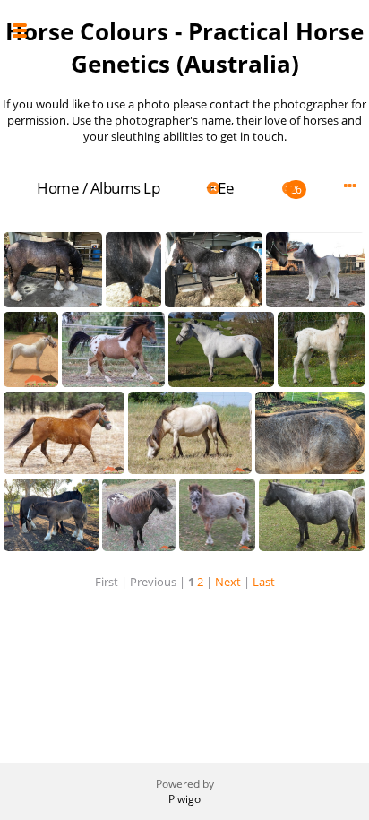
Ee (226, 187)
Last (264, 582)
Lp (151, 187)
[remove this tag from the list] (181, 187)
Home (58, 187)
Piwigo (184, 799)
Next (228, 582)
